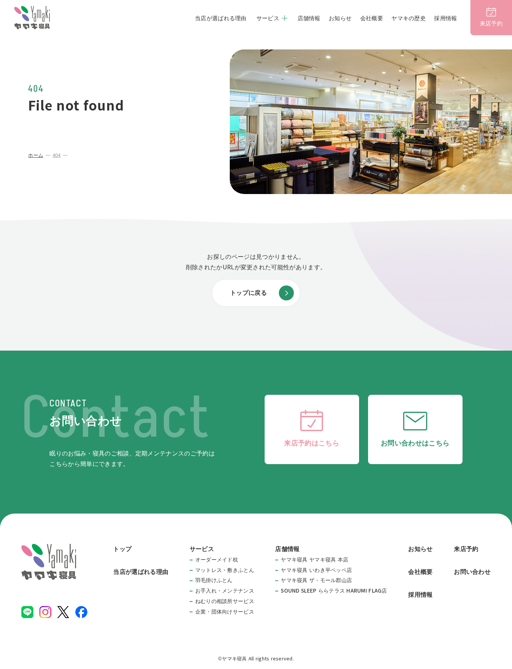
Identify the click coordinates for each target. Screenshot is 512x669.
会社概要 (371, 18)
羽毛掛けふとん (214, 580)
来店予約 (466, 549)
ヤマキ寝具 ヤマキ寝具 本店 (314, 560)
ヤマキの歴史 (408, 18)
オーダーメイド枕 (216, 560)
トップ (122, 549)
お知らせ (340, 18)
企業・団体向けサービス (224, 612)
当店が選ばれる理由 (221, 18)
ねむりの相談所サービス (224, 601)
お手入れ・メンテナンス (224, 591)
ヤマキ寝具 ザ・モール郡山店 (316, 580)
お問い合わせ (472, 572)
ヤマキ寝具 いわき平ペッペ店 (316, 570)
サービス (267, 18)
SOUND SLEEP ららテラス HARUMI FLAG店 (334, 591)
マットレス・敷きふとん (224, 570)
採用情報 (445, 18)
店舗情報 (309, 18)
